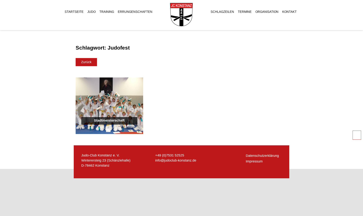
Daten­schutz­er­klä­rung (262, 156)
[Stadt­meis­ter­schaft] (109, 105)
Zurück (86, 62)
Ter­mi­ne (245, 11)
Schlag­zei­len (222, 11)
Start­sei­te (74, 11)
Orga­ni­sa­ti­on (266, 11)
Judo (91, 11)
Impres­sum (254, 161)
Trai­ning (106, 11)
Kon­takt (289, 11)
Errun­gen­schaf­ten (135, 11)
